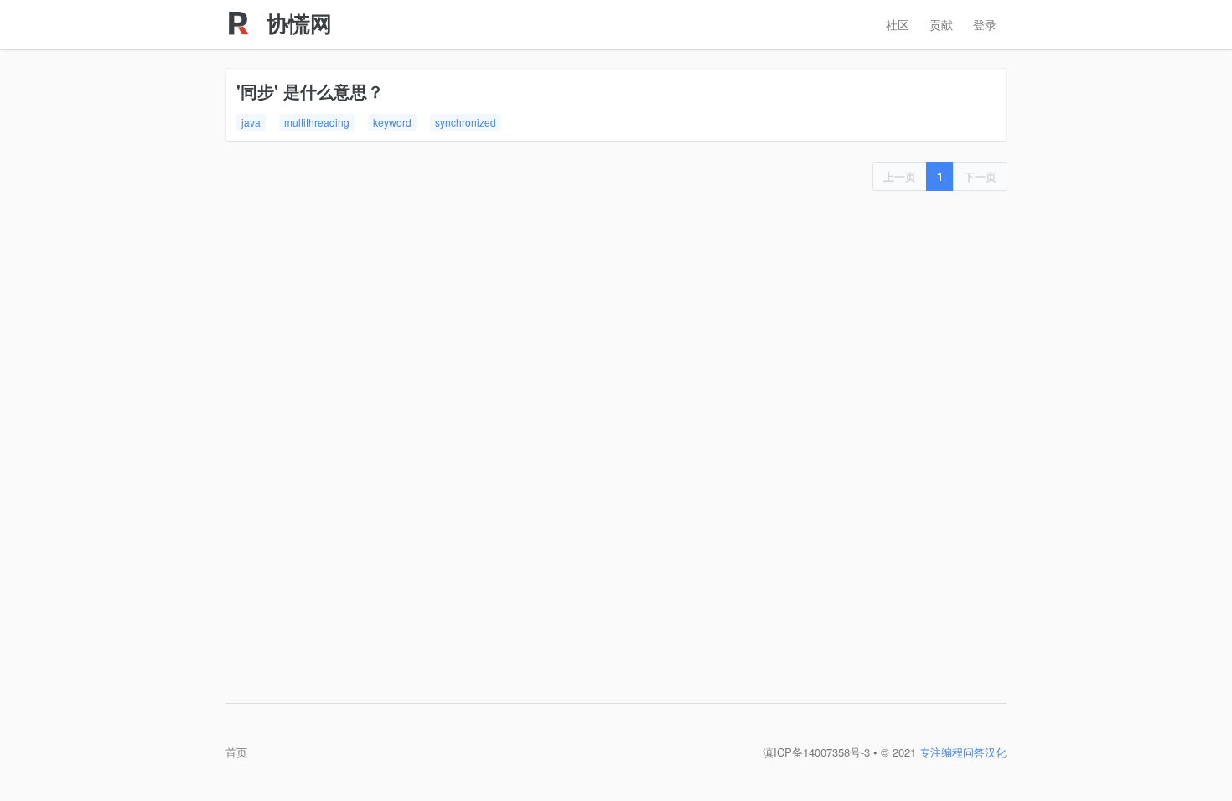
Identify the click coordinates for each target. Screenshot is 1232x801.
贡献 (941, 24)
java (251, 122)
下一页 (980, 176)
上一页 (899, 176)
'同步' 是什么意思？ (310, 91)
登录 (984, 24)
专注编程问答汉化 (963, 752)
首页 (236, 752)
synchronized (465, 122)
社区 (897, 24)
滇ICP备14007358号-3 (816, 752)
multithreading (316, 122)
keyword (392, 122)
